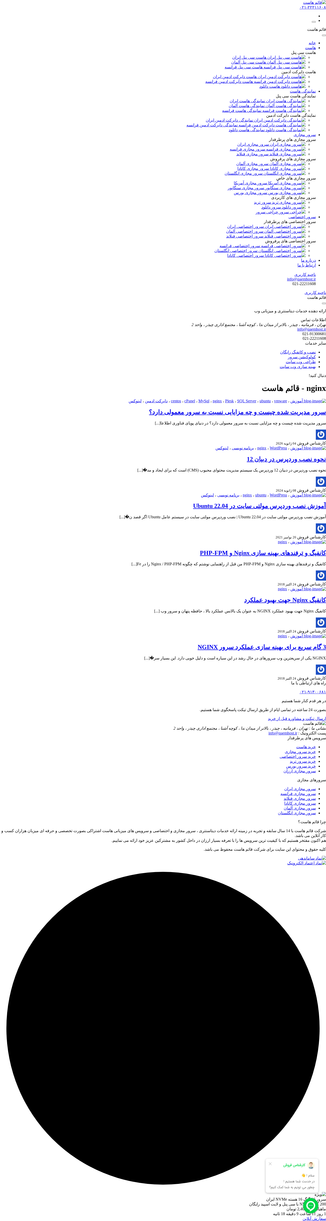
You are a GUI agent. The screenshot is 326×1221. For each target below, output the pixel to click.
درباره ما (308, 260)
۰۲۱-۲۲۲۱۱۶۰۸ (313, 7)
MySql (203, 401)
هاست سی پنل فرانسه (244, 67)
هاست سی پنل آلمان (249, 62)
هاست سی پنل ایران (249, 57)
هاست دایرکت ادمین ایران (235, 77)
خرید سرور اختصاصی (298, 756)
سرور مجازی (305, 135)
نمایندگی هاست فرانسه (242, 110)
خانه (312, 43)
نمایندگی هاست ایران (248, 101)
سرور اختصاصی (302, 217)
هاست (310, 48)
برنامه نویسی (243, 448)
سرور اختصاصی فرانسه (240, 246)
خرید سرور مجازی (300, 751)
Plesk (229, 401)
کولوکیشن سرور (302, 357)
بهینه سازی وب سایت (298, 366)
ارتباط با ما (306, 265)
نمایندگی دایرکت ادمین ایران (230, 120)
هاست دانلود (270, 86)
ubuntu (265, 401)
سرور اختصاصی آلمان (245, 231)
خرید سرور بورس (301, 766)
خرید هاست (306, 747)
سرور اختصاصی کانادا (246, 255)
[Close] (324, 35)
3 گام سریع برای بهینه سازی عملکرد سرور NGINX (262, 647)
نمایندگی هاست (303, 91)
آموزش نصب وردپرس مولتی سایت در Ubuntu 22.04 (259, 506)
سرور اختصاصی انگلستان (236, 250)
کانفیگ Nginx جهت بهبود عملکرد (285, 600)
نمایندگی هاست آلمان (247, 106)
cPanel (189, 401)
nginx (217, 401)
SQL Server (246, 401)
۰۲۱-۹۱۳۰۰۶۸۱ (313, 692)
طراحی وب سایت (301, 362)
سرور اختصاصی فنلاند (245, 236)
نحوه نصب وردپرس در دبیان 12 (286, 459)
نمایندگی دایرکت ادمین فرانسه (212, 125)
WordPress (278, 448)
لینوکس (135, 401)
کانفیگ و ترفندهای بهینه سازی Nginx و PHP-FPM (263, 553)
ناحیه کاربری (305, 274)
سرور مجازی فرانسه (298, 793)
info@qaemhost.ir (282, 733)
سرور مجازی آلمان (300, 808)
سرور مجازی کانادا (300, 803)
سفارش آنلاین (314, 1218)
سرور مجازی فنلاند (300, 798)
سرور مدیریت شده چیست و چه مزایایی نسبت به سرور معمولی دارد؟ (237, 412)
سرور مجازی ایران (300, 789)
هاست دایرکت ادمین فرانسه (229, 81)
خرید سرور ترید (303, 761)
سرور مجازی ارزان (299, 771)
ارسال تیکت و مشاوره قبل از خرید (297, 718)
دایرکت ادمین (156, 401)
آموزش (296, 401)
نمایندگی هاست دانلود (247, 130)
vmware (280, 401)
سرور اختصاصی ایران (246, 226)
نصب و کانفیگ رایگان (298, 352)
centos (176, 401)
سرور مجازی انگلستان (297, 813)
